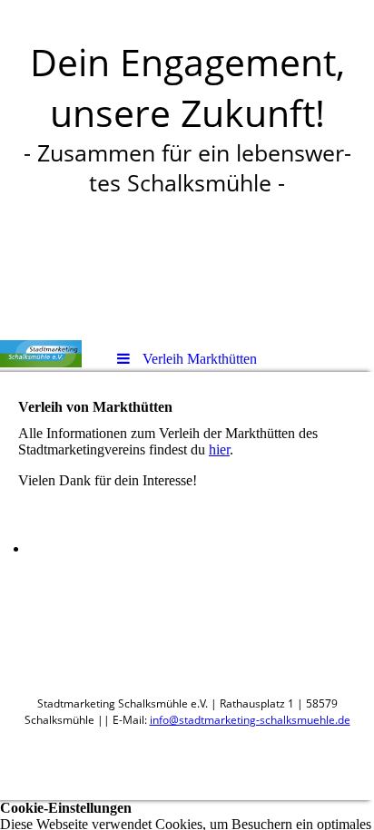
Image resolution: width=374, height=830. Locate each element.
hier (219, 449)
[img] (41, 354)
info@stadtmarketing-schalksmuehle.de (250, 719)
